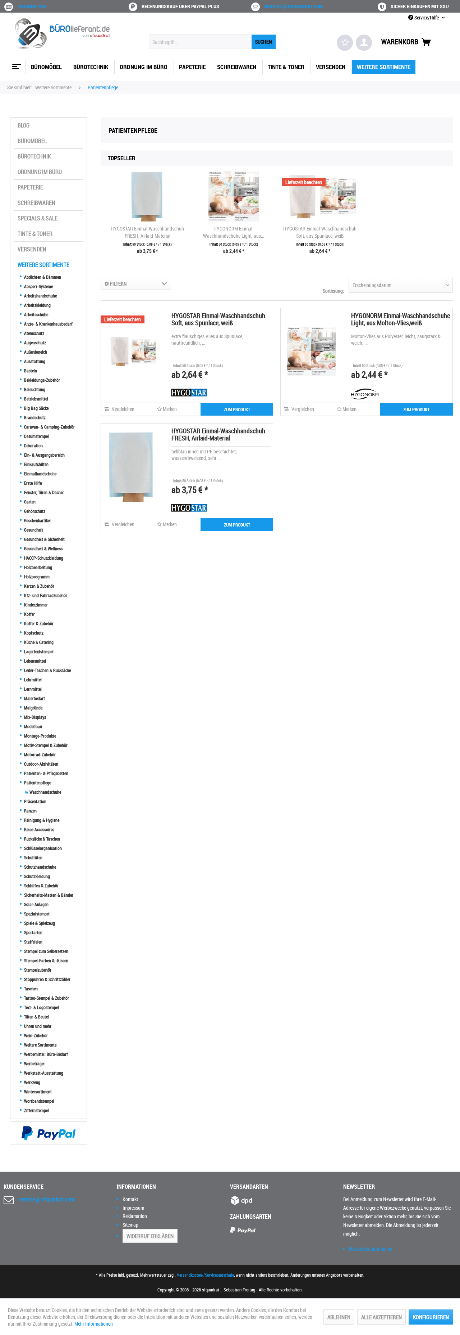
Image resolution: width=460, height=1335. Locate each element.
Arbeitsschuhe (35, 314)
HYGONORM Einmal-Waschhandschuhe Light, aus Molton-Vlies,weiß (400, 319)
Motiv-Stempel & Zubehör (45, 745)
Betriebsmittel (35, 399)
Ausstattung (34, 361)
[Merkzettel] (345, 43)
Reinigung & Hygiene (41, 820)
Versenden (32, 249)
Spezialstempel (36, 914)
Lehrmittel (32, 679)
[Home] (15, 64)
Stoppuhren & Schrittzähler (46, 979)
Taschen (30, 988)
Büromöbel (32, 141)
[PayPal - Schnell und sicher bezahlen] (48, 1133)
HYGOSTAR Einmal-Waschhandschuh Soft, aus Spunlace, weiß (319, 232)
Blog (23, 125)
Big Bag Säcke (36, 408)
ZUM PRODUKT (237, 409)
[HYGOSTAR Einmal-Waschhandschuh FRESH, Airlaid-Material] (147, 196)
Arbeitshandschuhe (40, 296)
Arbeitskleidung (37, 305)
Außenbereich (35, 352)
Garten (29, 502)
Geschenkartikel (37, 520)
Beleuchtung (34, 389)
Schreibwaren (36, 203)
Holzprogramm (36, 576)
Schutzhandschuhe (39, 867)
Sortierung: (333, 290)
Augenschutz (34, 342)
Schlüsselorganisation (42, 848)
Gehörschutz (34, 511)
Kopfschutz (33, 633)
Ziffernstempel (36, 1110)
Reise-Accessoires (38, 829)
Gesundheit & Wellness (43, 548)
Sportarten (32, 932)
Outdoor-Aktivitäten (40, 764)
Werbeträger (34, 1063)
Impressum (133, 1207)
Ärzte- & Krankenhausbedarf (48, 324)
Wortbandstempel (38, 1101)
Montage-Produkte (39, 736)
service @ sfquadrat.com (293, 6)
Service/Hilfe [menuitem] (426, 17)
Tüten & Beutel (36, 1017)
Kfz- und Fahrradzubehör (45, 595)
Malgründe (32, 708)
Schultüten (32, 857)
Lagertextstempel (38, 651)
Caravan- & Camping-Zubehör (49, 427)
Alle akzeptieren (381, 1317)
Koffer (29, 614)
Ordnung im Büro (40, 172)
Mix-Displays (34, 717)
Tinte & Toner (35, 234)
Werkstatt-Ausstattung (43, 1073)
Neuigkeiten (32, 6)
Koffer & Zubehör (38, 623)
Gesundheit (33, 530)
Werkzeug (31, 1082)
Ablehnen (338, 1317)
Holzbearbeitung (37, 567)
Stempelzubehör (37, 970)
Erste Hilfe (32, 483)
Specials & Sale (38, 218)
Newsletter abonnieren (370, 1248)
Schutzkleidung (36, 876)
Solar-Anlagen (36, 904)
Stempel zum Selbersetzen (45, 951)
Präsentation (34, 801)
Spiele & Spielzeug (39, 923)
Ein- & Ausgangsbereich (44, 455)
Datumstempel (36, 436)
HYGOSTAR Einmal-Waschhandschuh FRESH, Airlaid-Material (147, 232)
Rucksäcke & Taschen (41, 839)
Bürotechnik (34, 156)
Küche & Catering (38, 642)
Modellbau (32, 726)
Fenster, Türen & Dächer (43, 492)
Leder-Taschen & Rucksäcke (47, 670)
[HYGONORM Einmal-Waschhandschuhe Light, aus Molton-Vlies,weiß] (233, 196)
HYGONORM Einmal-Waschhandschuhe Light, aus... (233, 232)
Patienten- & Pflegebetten (45, 773)
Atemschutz (33, 333)
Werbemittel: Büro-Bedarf (45, 1054)
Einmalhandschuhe (39, 473)
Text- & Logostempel (41, 1007)
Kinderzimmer (35, 605)
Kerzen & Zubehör (38, 586)
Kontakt (130, 1199)
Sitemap (130, 1224)
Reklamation (135, 1216)
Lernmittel (32, 689)
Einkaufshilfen (36, 464)
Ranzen (30, 811)
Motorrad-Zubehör (39, 754)
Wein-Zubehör (35, 1035)
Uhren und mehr (37, 1026)
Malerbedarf (34, 698)
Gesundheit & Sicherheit (44, 539)
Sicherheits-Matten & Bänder (48, 895)
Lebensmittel (34, 661)
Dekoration (33, 445)
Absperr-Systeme (38, 286)
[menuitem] (212, 42)
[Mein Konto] (364, 43)
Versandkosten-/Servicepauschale (205, 1275)
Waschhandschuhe (43, 792)
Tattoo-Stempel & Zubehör (46, 998)
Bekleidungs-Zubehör (41, 380)
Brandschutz (34, 417)
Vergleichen (122, 409)
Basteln (30, 370)
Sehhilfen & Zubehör (41, 885)
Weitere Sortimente (43, 265)
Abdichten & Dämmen (42, 277)
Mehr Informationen (93, 1323)
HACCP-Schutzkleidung (43, 558)
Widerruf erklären (150, 1236)
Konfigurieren (431, 1317)
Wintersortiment (37, 1091)
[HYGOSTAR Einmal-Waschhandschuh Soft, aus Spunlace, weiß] (320, 196)
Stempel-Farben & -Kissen (45, 960)
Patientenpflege (37, 782)
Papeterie (30, 187)
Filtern (118, 283)
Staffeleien (32, 942)
